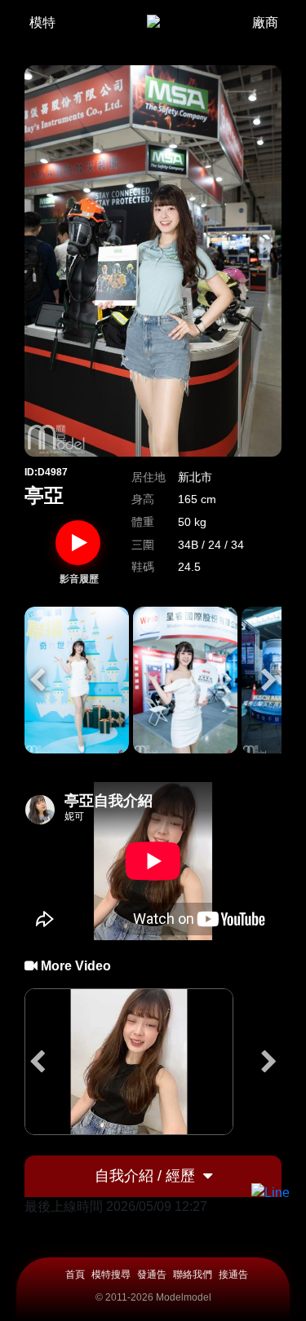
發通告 (151, 1274)
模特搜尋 (111, 1274)
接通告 (233, 1274)
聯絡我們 (192, 1274)
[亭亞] (76, 680)
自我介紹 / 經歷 (145, 1176)
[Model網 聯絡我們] (270, 1192)
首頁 (75, 1274)
